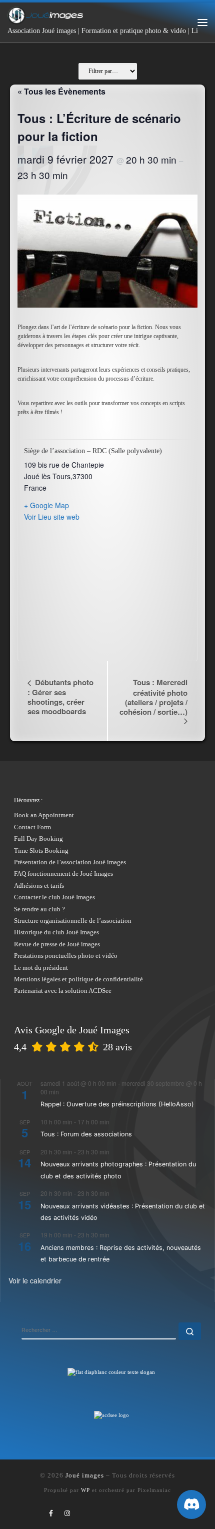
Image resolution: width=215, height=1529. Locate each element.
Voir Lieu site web (52, 517)
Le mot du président (41, 967)
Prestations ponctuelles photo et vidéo (66, 955)
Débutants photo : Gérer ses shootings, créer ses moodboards (61, 696)
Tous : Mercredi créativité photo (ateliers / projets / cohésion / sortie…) (154, 697)
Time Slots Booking (41, 850)
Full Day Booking (38, 838)
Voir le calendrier (35, 1280)
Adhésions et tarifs (39, 885)
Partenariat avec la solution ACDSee (63, 990)
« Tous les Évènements (62, 91)
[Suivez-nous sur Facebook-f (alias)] (51, 1513)
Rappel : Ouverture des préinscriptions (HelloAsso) (117, 1104)
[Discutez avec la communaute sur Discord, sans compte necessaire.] (191, 1504)
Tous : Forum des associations (86, 1134)
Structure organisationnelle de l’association (73, 920)
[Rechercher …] (189, 1331)
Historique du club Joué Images (56, 932)
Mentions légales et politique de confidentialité (78, 979)
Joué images (85, 1475)
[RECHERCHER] (99, 1330)
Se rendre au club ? (39, 909)
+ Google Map (46, 505)
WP (85, 1490)
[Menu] (202, 22)
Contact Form (32, 827)
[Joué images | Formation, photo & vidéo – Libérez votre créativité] (45, 15)
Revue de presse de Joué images (57, 944)
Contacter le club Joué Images (54, 897)
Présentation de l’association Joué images (70, 862)
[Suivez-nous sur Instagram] (67, 1513)
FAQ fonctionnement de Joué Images (63, 873)
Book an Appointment (44, 815)
